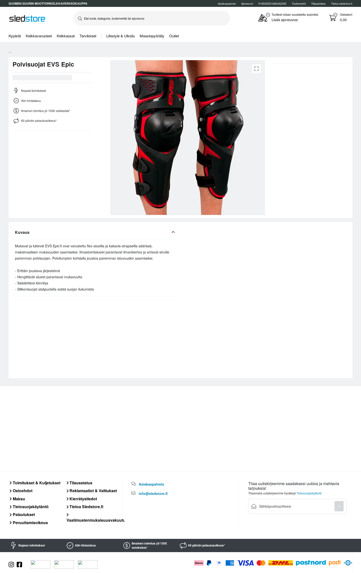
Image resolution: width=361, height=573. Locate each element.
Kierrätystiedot (83, 499)
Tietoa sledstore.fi (341, 3)
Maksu (18, 499)
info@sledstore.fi (153, 493)
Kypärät (15, 35)
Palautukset (23, 514)
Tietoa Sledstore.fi (86, 506)
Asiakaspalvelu (227, 3)
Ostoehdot (22, 490)
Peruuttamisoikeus (30, 522)
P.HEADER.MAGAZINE (272, 3)
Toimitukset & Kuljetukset (36, 483)
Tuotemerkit (299, 3)
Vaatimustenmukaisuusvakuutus (97, 520)
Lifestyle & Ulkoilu (120, 35)
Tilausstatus (80, 483)
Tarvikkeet (88, 35)
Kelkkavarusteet (39, 35)
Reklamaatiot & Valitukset (93, 490)
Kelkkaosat (66, 35)
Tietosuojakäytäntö (30, 506)
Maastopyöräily (152, 35)
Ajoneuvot (247, 3)
